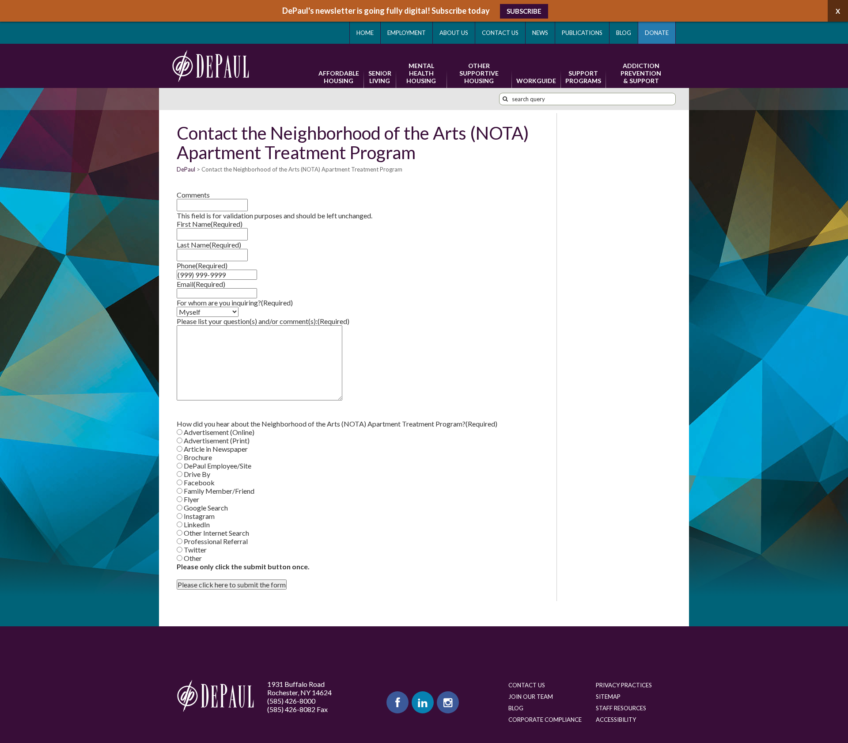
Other (193, 558)
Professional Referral (216, 541)
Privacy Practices (624, 685)
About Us (453, 32)
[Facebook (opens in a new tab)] (397, 702)
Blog (623, 32)
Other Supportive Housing (479, 73)
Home (365, 32)
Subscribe (524, 11)
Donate (657, 32)
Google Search (206, 507)
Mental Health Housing (421, 73)
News (540, 32)
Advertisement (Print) (217, 440)
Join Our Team (530, 696)
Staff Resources (621, 708)
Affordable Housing (338, 76)
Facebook (199, 482)
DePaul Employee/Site (217, 465)
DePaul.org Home (215, 696)
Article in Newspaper (216, 449)
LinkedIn (197, 524)
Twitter (195, 549)
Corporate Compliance (545, 719)
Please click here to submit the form (232, 584)
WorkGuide (536, 80)
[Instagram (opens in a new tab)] (448, 702)
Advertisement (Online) (219, 432)
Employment (406, 32)
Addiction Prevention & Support (641, 73)
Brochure (198, 457)
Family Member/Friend (219, 491)
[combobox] (587, 99)
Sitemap (608, 696)
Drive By (197, 474)
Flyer (191, 499)
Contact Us (500, 32)
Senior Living (379, 76)
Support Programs (583, 76)
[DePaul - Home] (210, 66)
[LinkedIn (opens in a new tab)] (423, 702)
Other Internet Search (216, 533)
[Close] (838, 11)
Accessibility (616, 719)
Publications (582, 32)
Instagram (199, 516)
